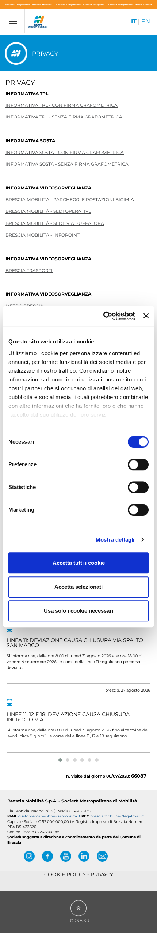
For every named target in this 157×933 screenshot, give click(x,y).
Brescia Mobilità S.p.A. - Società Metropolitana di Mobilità (72, 801)
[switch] (138, 464)
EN (145, 21)
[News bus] (9, 628)
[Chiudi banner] (146, 316)
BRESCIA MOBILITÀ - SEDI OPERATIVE (48, 211)
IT (134, 21)
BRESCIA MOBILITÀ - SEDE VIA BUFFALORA (54, 223)
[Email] (102, 856)
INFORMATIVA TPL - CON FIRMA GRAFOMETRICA (61, 105)
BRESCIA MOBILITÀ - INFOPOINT (42, 235)
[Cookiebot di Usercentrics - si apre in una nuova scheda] (103, 316)
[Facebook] (47, 856)
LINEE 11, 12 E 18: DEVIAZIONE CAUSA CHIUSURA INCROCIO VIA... (68, 717)
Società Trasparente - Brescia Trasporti (80, 4)
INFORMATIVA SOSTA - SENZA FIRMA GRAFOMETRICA (67, 164)
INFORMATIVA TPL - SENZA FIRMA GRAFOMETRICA (63, 117)
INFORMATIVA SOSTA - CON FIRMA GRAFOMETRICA (64, 152)
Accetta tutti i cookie (79, 563)
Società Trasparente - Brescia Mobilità (29, 4)
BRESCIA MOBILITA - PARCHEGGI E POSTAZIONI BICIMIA (69, 199)
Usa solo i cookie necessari (78, 610)
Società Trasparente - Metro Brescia (130, 4)
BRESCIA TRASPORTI (29, 270)
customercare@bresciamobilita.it (49, 816)
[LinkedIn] (83, 856)
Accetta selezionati (78, 587)
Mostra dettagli (115, 540)
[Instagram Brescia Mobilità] (29, 856)
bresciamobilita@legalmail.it (117, 816)
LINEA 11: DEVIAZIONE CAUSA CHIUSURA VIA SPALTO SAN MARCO (75, 642)
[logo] (38, 22)
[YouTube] (65, 856)
